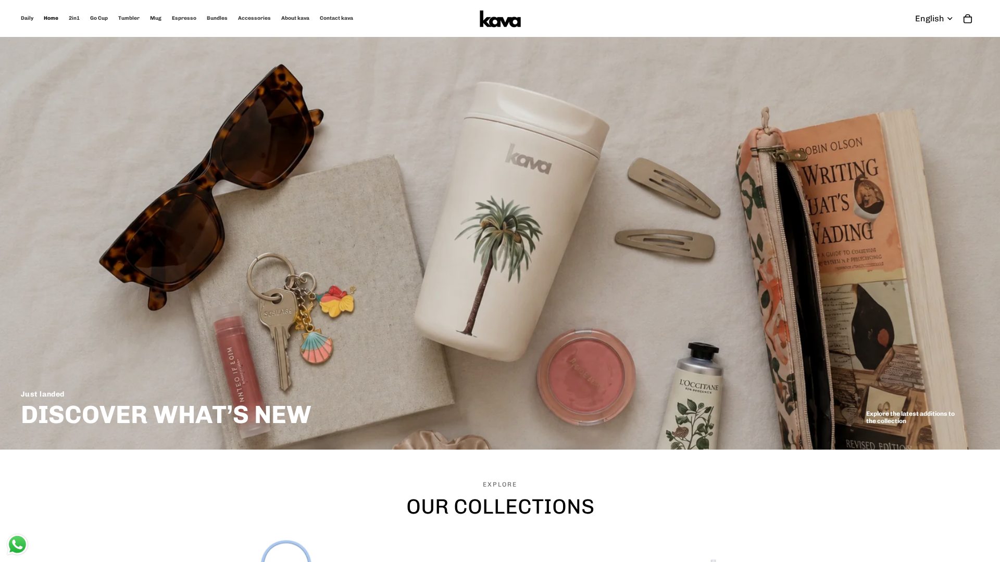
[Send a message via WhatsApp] (17, 544)
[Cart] (967, 18)
